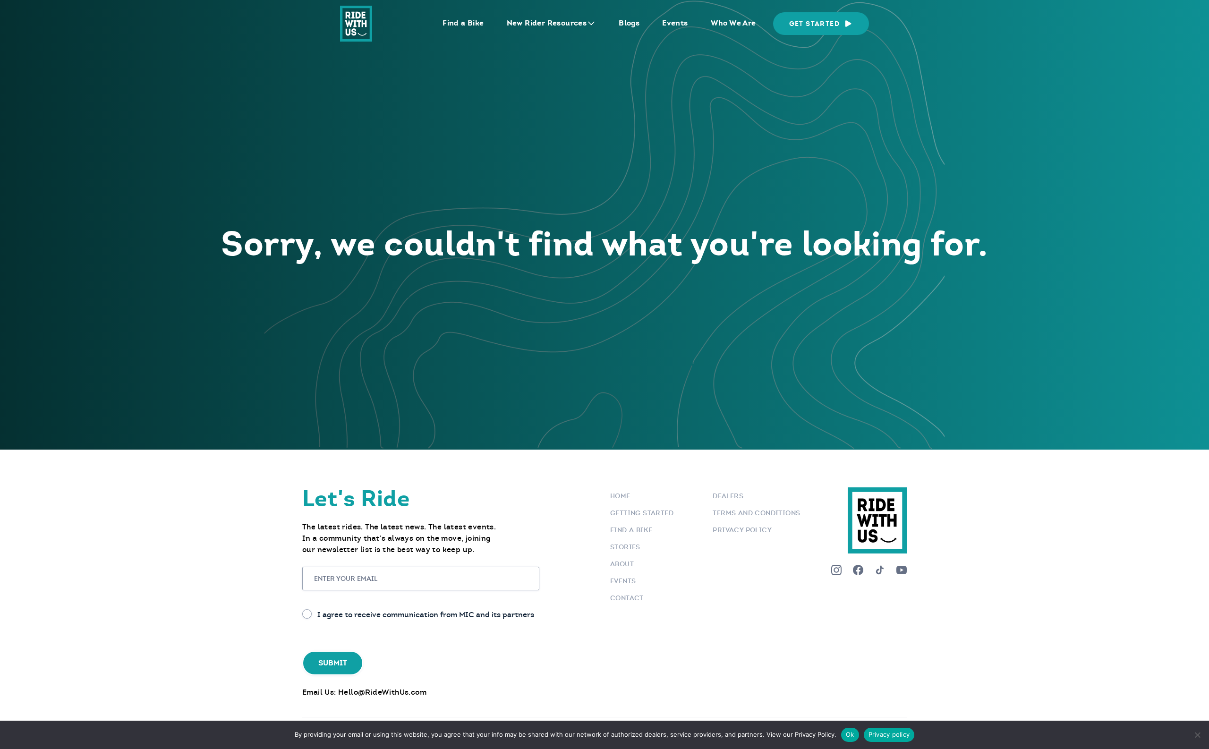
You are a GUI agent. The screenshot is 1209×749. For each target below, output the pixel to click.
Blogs (629, 23)
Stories (625, 547)
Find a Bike (463, 23)
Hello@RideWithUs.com (382, 692)
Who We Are (733, 23)
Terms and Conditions (756, 513)
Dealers (728, 496)
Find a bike (631, 530)
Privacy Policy (742, 530)
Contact (627, 598)
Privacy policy (889, 734)
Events (675, 23)
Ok (850, 734)
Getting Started (641, 513)
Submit (332, 663)
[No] (1197, 735)
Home (620, 496)
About (622, 564)
